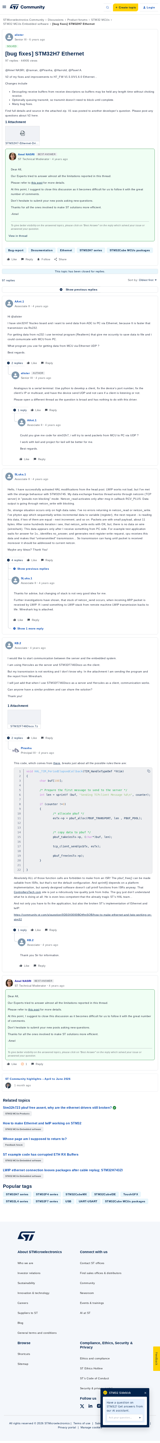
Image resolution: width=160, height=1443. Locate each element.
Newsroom (87, 1293)
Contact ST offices (92, 1263)
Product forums (77, 19)
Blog (20, 1322)
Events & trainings (92, 1302)
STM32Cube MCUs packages (130, 250)
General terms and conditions (37, 1332)
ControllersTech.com (27, 892)
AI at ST (85, 1312)
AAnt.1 (19, 301)
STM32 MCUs (100, 19)
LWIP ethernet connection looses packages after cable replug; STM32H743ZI (63, 1170)
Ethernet (66, 250)
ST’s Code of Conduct (94, 1378)
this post (37, 182)
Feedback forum (14, 1145)
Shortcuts (24, 1353)
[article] (80, 332)
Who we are (25, 1263)
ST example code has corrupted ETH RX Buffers (40, 1154)
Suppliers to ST (28, 1312)
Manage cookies (91, 1427)
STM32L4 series (17, 1201)
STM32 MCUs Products (17, 1113)
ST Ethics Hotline (91, 1368)
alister (19, 34)
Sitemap (23, 1363)
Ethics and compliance (95, 1358)
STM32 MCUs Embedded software (26, 23)
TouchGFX (130, 1194)
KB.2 (18, 643)
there (56, 763)
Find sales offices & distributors (101, 1273)
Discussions (55, 19)
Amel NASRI (26, 154)
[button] (4, 8)
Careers (23, 1302)
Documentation (42, 250)
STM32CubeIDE (105, 1194)
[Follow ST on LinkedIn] (90, 1406)
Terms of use (82, 1423)
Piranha (26, 748)
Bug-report (16, 250)
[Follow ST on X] (82, 1406)
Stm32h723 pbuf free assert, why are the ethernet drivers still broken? (57, 1107)
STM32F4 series (47, 1194)
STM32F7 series (47, 1201)
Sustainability (26, 1283)
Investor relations (29, 1273)
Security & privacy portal (96, 1388)
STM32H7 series (91, 250)
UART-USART (88, 1201)
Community (87, 1283)
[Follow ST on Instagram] (99, 1406)
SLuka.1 (20, 474)
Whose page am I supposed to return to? (35, 1139)
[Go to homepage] (30, 1240)
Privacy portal (67, 1427)
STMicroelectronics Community (23, 19)
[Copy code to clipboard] (149, 771)
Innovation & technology (33, 1293)
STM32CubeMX (76, 1194)
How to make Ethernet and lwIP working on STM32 (42, 1123)
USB (68, 1201)
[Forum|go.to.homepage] (27, 7)
